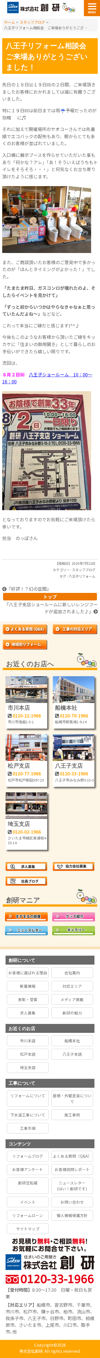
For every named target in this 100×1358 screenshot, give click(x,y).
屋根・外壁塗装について (72, 1098)
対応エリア (72, 986)
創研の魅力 (72, 1013)
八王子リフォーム (82, 576)
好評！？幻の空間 (29, 588)
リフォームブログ (27, 1156)
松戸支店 (19, 765)
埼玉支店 (19, 823)
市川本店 (19, 707)
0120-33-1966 (74, 773)
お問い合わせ (72, 1202)
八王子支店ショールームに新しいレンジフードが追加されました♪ (53, 608)
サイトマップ (27, 1229)
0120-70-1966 (74, 715)
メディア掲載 (72, 999)
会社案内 (72, 972)
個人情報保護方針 (72, 1215)
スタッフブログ (83, 569)
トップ (50, 596)
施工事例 (72, 1115)
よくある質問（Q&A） (72, 1156)
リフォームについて (27, 1095)
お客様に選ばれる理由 (27, 972)
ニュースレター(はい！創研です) (72, 1185)
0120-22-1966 (26, 715)
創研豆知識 (28, 1183)
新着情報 (28, 986)
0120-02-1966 (26, 831)
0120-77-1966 (26, 773)
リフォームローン (27, 1215)
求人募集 (28, 1013)
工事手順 (28, 1128)
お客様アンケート (27, 1169)
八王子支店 (69, 765)
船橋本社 (66, 707)
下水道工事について (27, 1115)
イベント (28, 1202)
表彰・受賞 (28, 999)
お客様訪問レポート (72, 1169)
